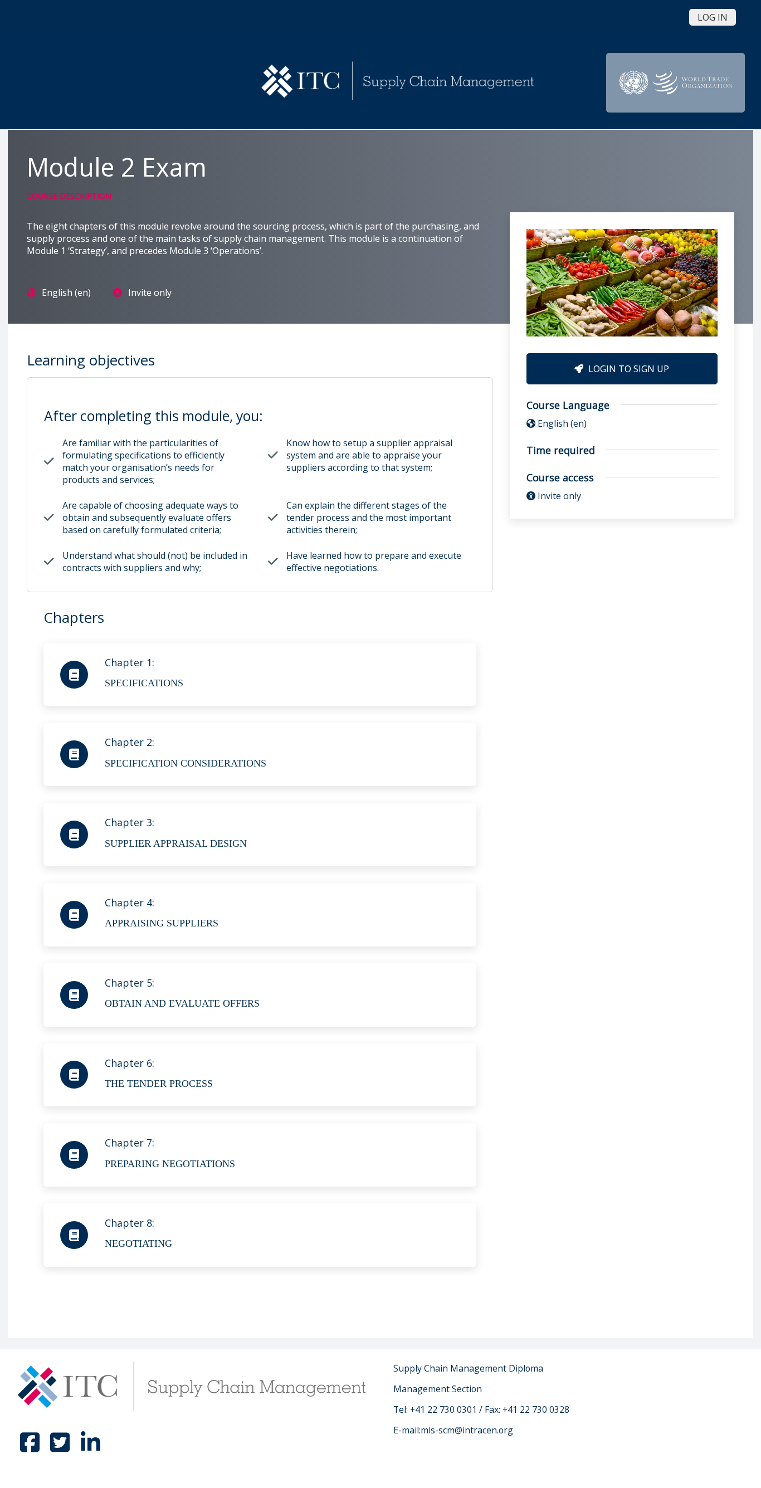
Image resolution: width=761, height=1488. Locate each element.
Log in (712, 17)
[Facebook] (31, 1447)
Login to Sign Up (627, 369)
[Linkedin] (90, 1447)
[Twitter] (61, 1447)
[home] (399, 81)
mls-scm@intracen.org (467, 1430)
